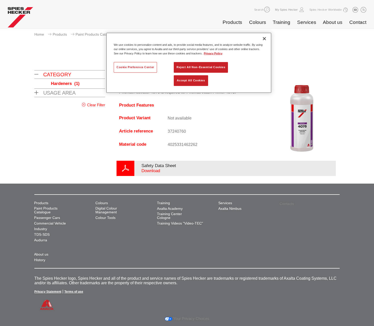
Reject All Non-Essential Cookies (201, 67)
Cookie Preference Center (135, 67)
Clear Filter (96, 105)
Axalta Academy (170, 209)
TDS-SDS (42, 234)
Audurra (40, 240)
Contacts (287, 204)
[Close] (264, 38)
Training (281, 22)
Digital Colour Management (106, 210)
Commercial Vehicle (50, 223)
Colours (257, 22)
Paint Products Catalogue (96, 34)
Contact (357, 22)
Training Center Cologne (169, 216)
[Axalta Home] (20, 18)
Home (39, 34)
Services (306, 22)
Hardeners (65, 83)
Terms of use (73, 291)
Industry (40, 229)
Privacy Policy (213, 53)
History (39, 260)
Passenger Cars (47, 218)
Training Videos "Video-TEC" (180, 223)
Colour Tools (105, 218)
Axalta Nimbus (229, 209)
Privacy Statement (47, 291)
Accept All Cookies (191, 80)
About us (332, 22)
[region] (188, 63)
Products (232, 22)
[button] (267, 9)
